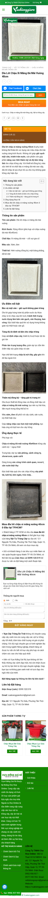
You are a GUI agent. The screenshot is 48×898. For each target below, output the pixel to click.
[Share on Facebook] (4, 118)
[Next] (46, 740)
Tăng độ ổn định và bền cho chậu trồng (23, 194)
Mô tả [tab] (7, 129)
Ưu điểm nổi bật (12, 188)
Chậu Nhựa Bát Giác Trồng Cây (12, 745)
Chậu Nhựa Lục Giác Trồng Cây (35, 745)
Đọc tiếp (12, 751)
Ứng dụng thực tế (12, 200)
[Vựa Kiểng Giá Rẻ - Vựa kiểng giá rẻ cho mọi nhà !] (24, 9)
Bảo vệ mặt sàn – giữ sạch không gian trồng (25, 191)
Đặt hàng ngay (24, 625)
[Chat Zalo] (35, 88)
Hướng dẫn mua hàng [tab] (14, 140)
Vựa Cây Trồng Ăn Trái (14, 634)
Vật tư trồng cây (21, 67)
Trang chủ (6, 67)
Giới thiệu (31, 778)
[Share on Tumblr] (23, 118)
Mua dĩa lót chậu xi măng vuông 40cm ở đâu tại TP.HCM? (22, 204)
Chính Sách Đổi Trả (11, 851)
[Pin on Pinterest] (18, 118)
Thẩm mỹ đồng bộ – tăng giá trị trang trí (24, 197)
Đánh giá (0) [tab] (9, 135)
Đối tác (30, 783)
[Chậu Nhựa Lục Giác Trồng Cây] (35, 730)
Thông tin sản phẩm (13, 185)
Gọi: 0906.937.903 (11, 893)
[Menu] (3, 9)
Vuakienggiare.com (31, 895)
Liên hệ (30, 788)
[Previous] (2, 740)
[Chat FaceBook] (13, 88)
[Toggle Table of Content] (40, 181)
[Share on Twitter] (9, 118)
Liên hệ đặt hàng (12, 209)
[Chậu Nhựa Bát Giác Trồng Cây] (12, 730)
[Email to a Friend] (13, 118)
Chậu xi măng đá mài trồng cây (21, 113)
